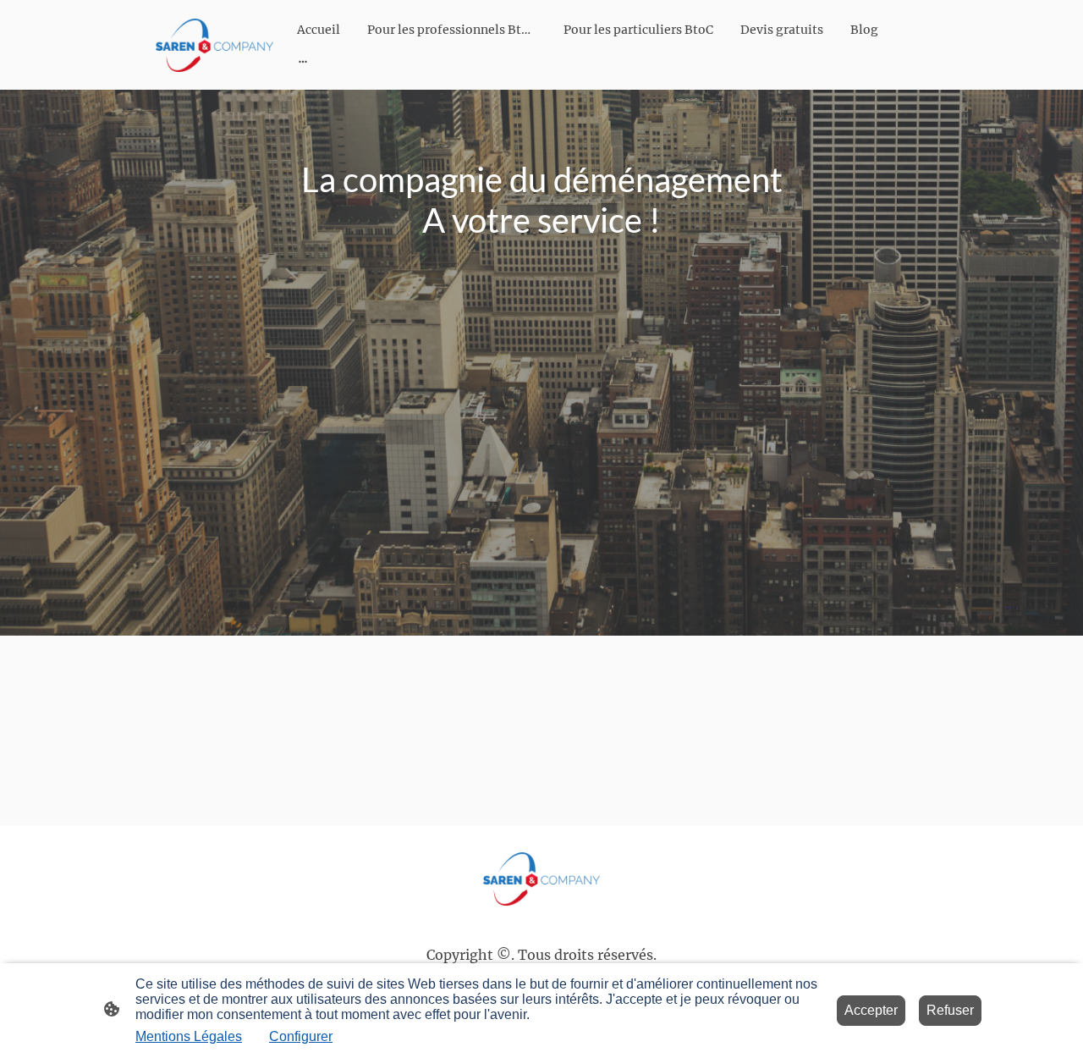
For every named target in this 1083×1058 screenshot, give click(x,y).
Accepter (871, 1010)
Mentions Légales (188, 1036)
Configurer (301, 1036)
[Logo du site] (214, 45)
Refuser (950, 1010)
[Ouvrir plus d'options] (303, 61)
